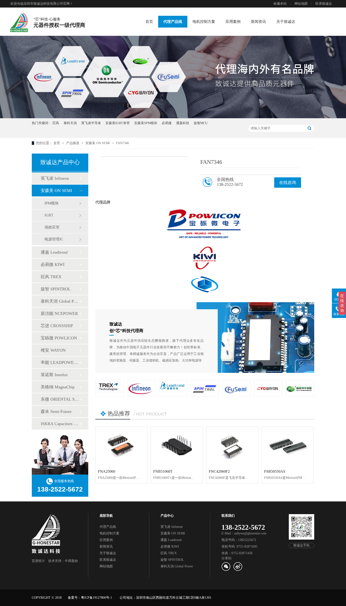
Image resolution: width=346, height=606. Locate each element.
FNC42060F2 (219, 471)
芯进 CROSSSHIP (57, 325)
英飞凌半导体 (91, 123)
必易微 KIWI (52, 264)
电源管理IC (53, 239)
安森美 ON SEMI (98, 143)
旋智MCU (201, 123)
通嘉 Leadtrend (54, 252)
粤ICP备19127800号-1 (96, 597)
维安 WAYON (53, 350)
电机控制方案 (204, 22)
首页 (149, 22)
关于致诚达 (285, 22)
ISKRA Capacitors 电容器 (60, 423)
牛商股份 (71, 561)
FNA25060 (106, 471)
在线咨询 (287, 182)
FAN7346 (122, 143)
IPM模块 (51, 203)
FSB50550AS (274, 471)
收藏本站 (280, 3)
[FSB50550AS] (287, 446)
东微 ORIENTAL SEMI (60, 399)
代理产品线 (172, 22)
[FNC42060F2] (232, 446)
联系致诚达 (323, 3)
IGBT (48, 215)
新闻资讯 (258, 22)
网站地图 (301, 3)
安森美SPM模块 (145, 123)
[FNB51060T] (176, 446)
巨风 (55, 123)
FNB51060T (163, 471)
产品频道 (73, 143)
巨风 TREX (51, 276)
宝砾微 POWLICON (59, 338)
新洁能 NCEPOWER (59, 313)
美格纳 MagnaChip (58, 387)
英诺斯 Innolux (54, 374)
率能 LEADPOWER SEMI (60, 362)
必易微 (167, 123)
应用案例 (233, 22)
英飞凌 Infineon (55, 178)
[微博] (237, 570)
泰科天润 (70, 123)
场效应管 (52, 227)
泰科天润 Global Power (60, 301)
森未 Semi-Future (56, 411)
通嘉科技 (182, 123)
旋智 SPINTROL (56, 289)
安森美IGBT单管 (117, 123)
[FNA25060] (121, 446)
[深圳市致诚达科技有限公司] (19, 22)
